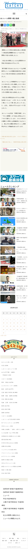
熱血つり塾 (5, 469)
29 (21, 329)
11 (7, 323)
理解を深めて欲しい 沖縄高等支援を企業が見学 (15, 142)
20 (14, 326)
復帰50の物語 (6, 459)
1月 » (5, 335)
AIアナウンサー (6, 456)
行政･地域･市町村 (7, 392)
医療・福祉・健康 (7, 395)
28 (17, 329)
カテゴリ (10, 542)
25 (7, 329)
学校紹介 (5, 375)
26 (10, 329)
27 (14, 329)
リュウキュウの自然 (7, 449)
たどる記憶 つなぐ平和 (8, 432)
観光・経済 (5, 389)
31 (3, 332)
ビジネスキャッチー (7, 385)
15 (21, 323)
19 (10, 326)
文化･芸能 (5, 399)
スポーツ (4, 379)
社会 (3, 473)
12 (10, 323)
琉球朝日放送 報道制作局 (7, 21)
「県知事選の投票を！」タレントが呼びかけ (21, 249)
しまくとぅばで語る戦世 (9, 419)
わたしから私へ (6, 362)
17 (3, 326)
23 (24, 326)
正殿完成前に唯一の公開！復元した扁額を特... (21, 268)
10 (3, 323)
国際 (3, 412)
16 (24, 323)
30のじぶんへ (6, 426)
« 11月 (1, 335)
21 (17, 326)
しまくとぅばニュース (8, 368)
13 (14, 323)
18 (7, 326)
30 (24, 329)
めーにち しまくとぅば (8, 422)
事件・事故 (5, 382)
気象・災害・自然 (7, 402)
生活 (3, 365)
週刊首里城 (5, 439)
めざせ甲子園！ (6, 372)
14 (17, 323)
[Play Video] (14, 39)
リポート (4, 416)
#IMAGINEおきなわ (8, 443)
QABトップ (17, 542)
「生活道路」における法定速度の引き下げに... (21, 259)
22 (21, 326)
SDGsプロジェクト (7, 463)
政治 (3, 409)
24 (3, 329)
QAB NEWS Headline (16, 547)
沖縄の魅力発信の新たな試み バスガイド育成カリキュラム (13, 137)
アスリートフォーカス (8, 453)
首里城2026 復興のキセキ (9, 436)
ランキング (23, 540)
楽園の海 (4, 446)
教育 (3, 406)
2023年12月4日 (18, 21)
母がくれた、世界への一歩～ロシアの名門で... (21, 297)
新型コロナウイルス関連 (9, 466)
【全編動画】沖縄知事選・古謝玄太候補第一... (21, 229)
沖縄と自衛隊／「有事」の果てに (11, 429)
